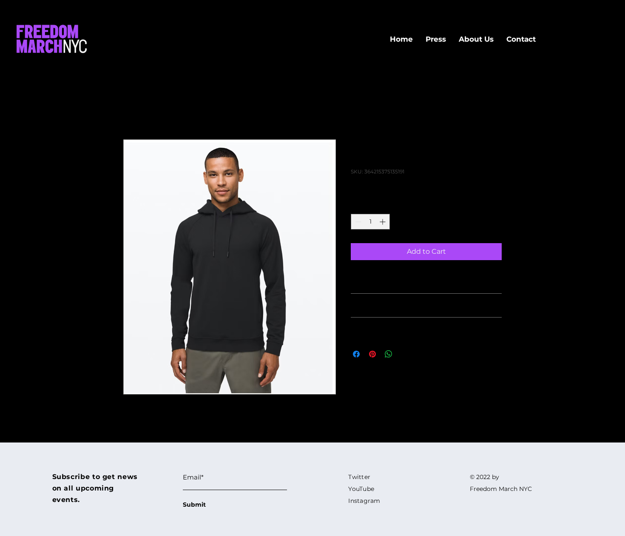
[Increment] (383, 221)
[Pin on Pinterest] (372, 354)
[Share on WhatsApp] (389, 354)
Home (134, 109)
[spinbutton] (370, 221)
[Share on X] (405, 354)
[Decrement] (357, 221)
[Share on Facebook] (356, 354)
